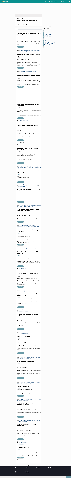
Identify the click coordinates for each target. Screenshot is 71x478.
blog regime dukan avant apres (29, 399)
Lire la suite (20, 46)
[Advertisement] (35, 8)
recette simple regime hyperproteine (25, 333)
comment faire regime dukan (20, 145)
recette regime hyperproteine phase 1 (21, 206)
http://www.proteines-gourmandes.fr (24, 120)
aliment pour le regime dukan (36, 290)
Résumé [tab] (17, 28)
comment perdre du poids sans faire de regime (28, 225)
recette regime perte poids (36, 399)
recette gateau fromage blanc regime (24, 205)
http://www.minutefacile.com (22, 268)
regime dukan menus (46, 35)
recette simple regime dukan (37, 332)
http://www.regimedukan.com (23, 143)
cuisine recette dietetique (23, 50)
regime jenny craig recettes (23, 248)
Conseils (55, 1)
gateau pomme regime (19, 333)
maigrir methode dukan (22, 186)
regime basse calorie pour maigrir (48, 45)
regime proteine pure (29, 358)
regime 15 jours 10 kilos (23, 72)
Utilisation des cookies (17, 471)
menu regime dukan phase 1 (35, 71)
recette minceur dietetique (36, 50)
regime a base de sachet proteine (24, 90)
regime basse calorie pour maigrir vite (49, 42)
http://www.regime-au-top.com (23, 288)
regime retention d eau (23, 420)
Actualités (57, 1)
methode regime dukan (29, 71)
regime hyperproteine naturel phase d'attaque (29, 206)
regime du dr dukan (19, 421)
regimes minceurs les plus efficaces (25, 166)
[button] (66, 1)
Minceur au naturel (50, 1)
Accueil (46, 1)
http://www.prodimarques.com (23, 246)
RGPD (15, 472)
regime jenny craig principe (34, 248)
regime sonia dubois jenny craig (29, 248)
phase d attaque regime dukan (24, 71)
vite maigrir (27, 471)
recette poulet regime (46, 33)
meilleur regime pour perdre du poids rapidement (31, 167)
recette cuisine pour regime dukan (23, 358)
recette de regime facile (47, 41)
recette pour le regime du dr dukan (36, 420)
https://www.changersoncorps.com (23, 88)
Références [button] (62, 1)
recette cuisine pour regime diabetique (26, 51)
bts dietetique (27, 472)
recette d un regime (46, 37)
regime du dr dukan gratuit (24, 421)
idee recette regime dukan (47, 34)
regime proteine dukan (25, 311)
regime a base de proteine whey (31, 90)
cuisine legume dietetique (47, 32)
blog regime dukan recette (23, 399)
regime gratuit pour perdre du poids (34, 166)
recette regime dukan (36, 144)
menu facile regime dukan (26, 145)
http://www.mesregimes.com (22, 184)
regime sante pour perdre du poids (31, 226)
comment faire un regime (20, 270)
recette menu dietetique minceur (29, 50)
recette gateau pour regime (38, 205)
